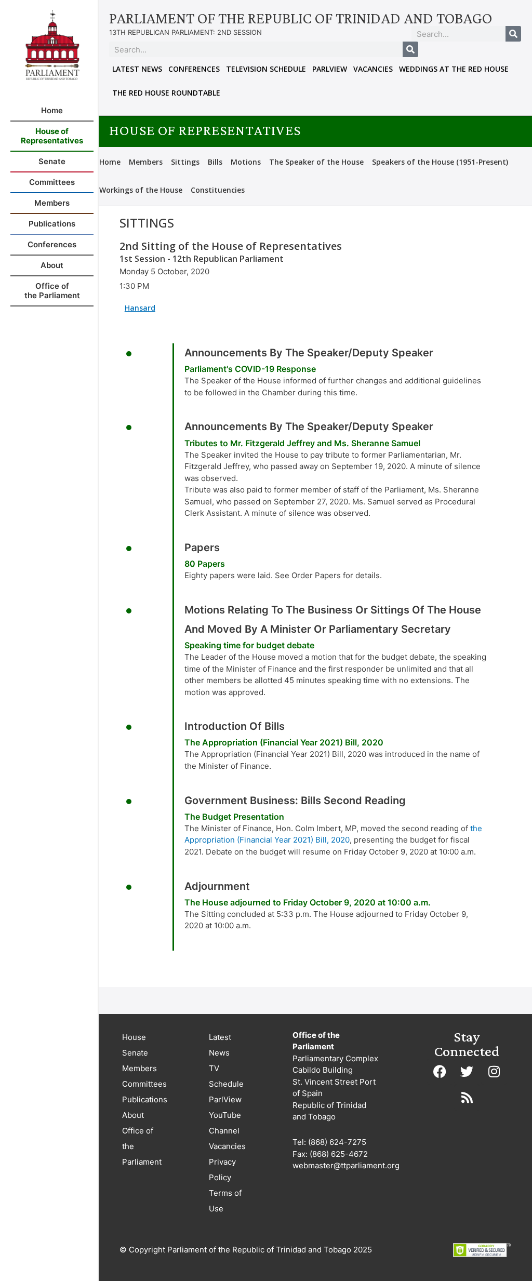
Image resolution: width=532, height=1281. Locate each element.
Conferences (194, 69)
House (134, 1037)
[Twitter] (467, 1072)
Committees (144, 1084)
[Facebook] (440, 1072)
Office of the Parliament (142, 1146)
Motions (246, 162)
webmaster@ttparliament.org (346, 1165)
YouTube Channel (225, 1123)
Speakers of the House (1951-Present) (440, 162)
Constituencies (218, 190)
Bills (215, 162)
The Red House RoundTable (166, 93)
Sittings (185, 162)
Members (146, 162)
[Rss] (467, 1098)
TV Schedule (226, 1076)
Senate (135, 1053)
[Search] (513, 34)
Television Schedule (266, 69)
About (133, 1115)
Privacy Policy (222, 1169)
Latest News (137, 69)
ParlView (329, 69)
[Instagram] (494, 1072)
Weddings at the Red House (454, 69)
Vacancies (373, 69)
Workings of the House (140, 190)
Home (110, 162)
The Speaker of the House (316, 162)
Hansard (140, 308)
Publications (144, 1099)
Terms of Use (225, 1200)
